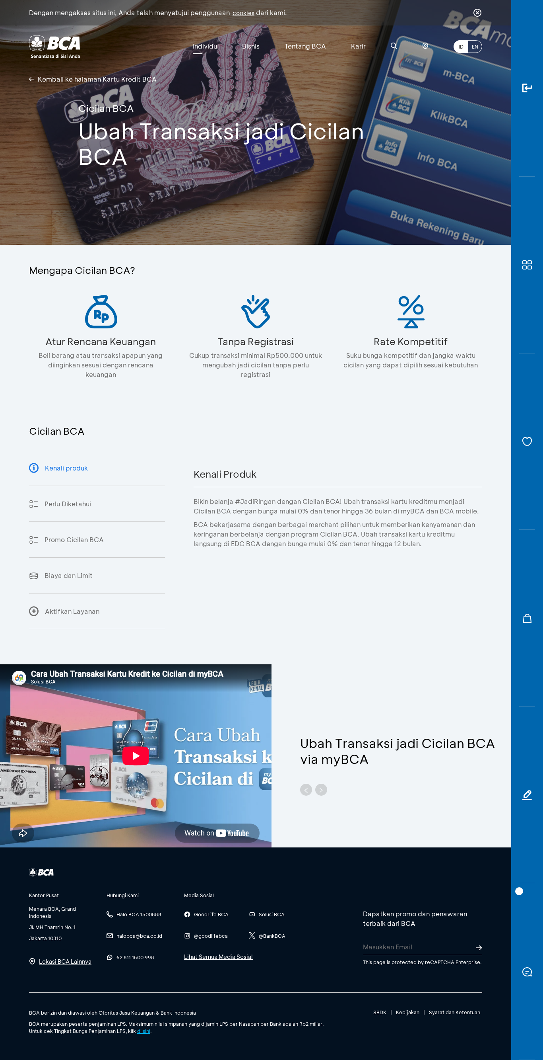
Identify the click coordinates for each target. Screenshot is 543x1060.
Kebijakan (407, 1012)
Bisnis (251, 46)
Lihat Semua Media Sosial (218, 956)
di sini (143, 1031)
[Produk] (527, 265)
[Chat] (527, 971)
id (461, 46)
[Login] (527, 88)
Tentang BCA (305, 46)
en (475, 46)
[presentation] (306, 790)
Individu (205, 46)
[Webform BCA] (527, 795)
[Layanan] (527, 441)
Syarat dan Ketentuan (454, 1012)
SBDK (379, 1012)
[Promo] (527, 618)
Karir (358, 46)
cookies (243, 13)
